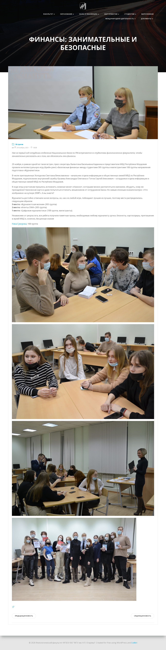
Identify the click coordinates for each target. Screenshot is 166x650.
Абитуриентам (110, 14)
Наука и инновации (88, 14)
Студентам (129, 14)
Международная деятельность (119, 19)
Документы (146, 19)
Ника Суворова (19, 223)
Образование (66, 14)
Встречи (19, 144)
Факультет (48, 14)
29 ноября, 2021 (23, 147)
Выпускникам (147, 14)
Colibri (134, 642)
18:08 (35, 147)
